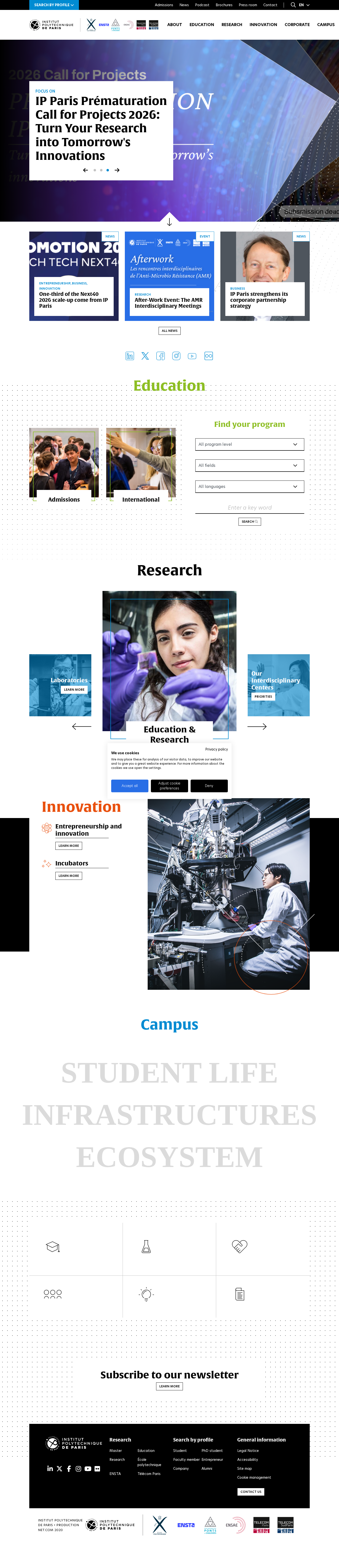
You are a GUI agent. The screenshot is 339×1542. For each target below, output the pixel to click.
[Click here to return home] (51, 25)
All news (169, 331)
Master (115, 1450)
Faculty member (186, 1459)
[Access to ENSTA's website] (186, 1525)
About (174, 25)
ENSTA (115, 1473)
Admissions (164, 4)
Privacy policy (216, 749)
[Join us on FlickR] (209, 356)
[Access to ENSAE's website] (236, 1525)
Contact (270, 4)
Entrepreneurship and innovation (88, 830)
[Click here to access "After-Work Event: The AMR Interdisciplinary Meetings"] (169, 275)
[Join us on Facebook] (160, 356)
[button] (54, 5)
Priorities (263, 696)
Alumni (207, 1468)
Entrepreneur (212, 1459)
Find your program (249, 424)
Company (181, 1468)
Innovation (263, 25)
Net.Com (45, 1530)
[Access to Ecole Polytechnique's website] (160, 1525)
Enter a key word (250, 508)
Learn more (74, 689)
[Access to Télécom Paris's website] (261, 1525)
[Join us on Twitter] (145, 356)
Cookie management (254, 1477)
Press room (248, 4)
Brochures (224, 4)
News (184, 4)
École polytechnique (149, 1462)
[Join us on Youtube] (192, 356)
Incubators (71, 863)
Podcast (202, 4)
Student (180, 1450)
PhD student (212, 1450)
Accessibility (247, 1459)
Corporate (297, 25)
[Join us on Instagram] (176, 356)
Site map (244, 1468)
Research (232, 25)
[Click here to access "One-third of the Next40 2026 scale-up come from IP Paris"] (74, 275)
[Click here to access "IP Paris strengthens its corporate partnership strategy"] (265, 275)
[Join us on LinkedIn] (130, 356)
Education (202, 25)
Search (248, 521)
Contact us (250, 1492)
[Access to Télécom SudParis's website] (285, 1525)
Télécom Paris (149, 1473)
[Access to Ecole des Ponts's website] (210, 1525)
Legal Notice (248, 1450)
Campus (326, 25)
